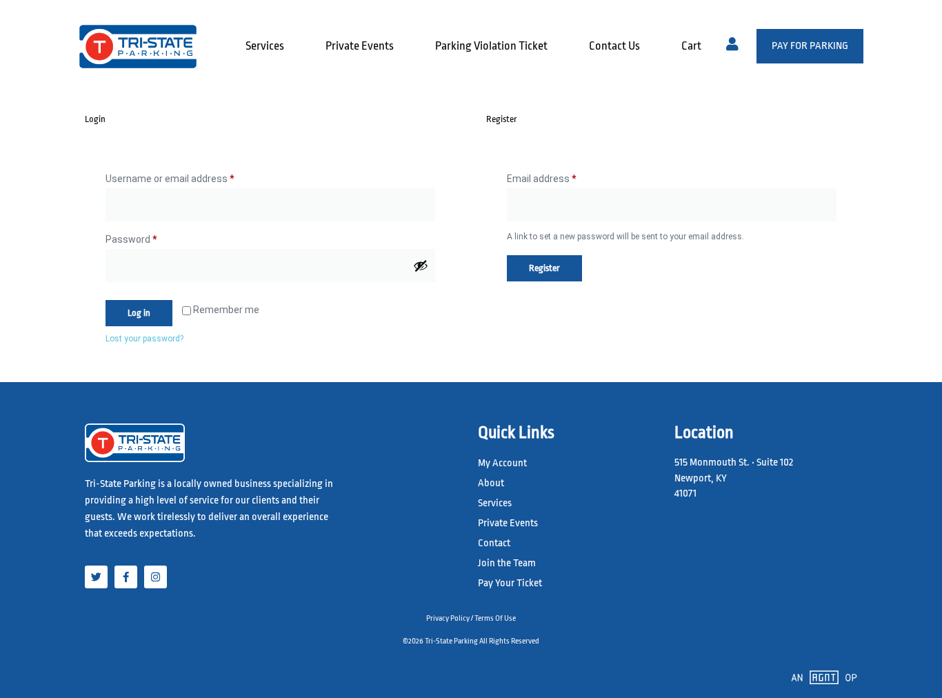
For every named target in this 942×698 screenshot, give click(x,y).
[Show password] (420, 265)
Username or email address (189, 176)
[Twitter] (96, 577)
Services (264, 45)
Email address (560, 176)
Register (544, 268)
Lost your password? (144, 338)
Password (150, 237)
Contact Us (614, 45)
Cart (691, 45)
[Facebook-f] (125, 577)
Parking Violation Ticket (491, 45)
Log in (139, 313)
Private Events (359, 45)
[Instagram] (155, 577)
